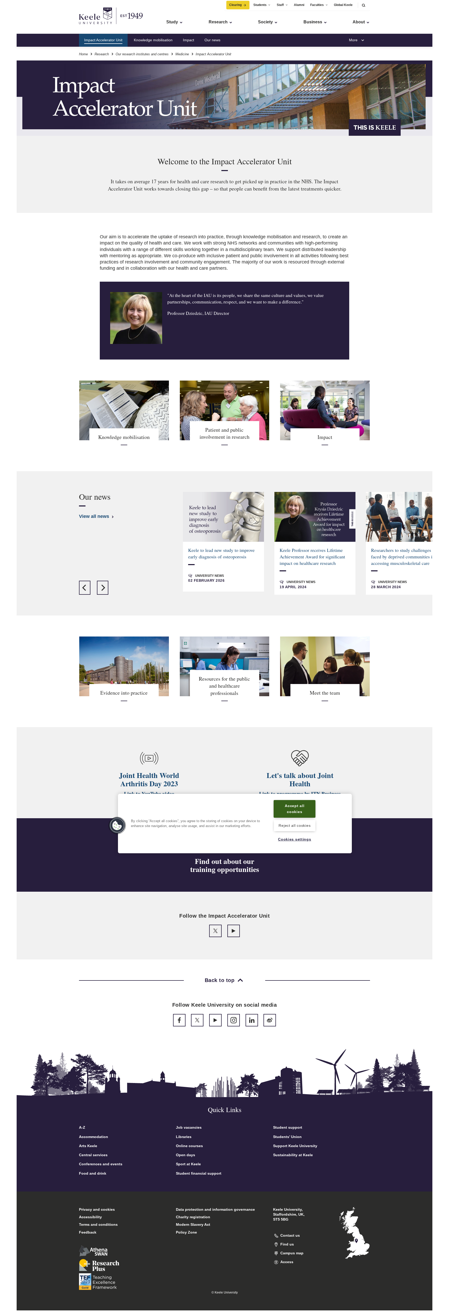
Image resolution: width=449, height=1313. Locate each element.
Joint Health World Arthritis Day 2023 (149, 779)
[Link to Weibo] (269, 1020)
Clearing (235, 5)
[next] (102, 588)
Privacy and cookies (97, 1209)
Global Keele (343, 5)
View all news (94, 516)
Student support (287, 1127)
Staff (280, 5)
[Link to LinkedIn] (252, 1020)
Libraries (184, 1137)
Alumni (299, 5)
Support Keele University (295, 1146)
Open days (185, 1155)
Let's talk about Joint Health (300, 779)
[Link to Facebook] (179, 1020)
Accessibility (90, 1217)
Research (102, 54)
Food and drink (92, 1173)
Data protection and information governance (215, 1209)
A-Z (82, 1127)
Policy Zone (186, 1232)
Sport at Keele (188, 1164)
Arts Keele (88, 1146)
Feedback (87, 1232)
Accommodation (93, 1137)
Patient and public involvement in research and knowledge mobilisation (289, 40)
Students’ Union (287, 1137)
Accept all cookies (294, 809)
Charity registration (193, 1217)
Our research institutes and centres (142, 54)
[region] (235, 823)
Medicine (182, 54)
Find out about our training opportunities (224, 865)
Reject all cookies (295, 826)
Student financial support (198, 1173)
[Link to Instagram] (233, 1020)
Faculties (317, 5)
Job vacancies (189, 1127)
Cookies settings (294, 839)
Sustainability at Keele (293, 1155)
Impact (188, 40)
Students (260, 5)
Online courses (189, 1146)
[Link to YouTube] (233, 931)
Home (83, 54)
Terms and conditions (98, 1224)
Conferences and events (100, 1164)
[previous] (84, 588)
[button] (363, 5)
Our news (212, 40)
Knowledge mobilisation (153, 40)
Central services (93, 1155)
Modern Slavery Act (193, 1224)
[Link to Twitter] (215, 931)
